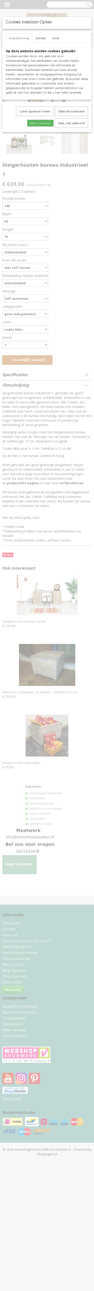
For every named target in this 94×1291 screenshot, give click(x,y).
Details (41, 38)
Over (56, 38)
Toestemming (19, 38)
